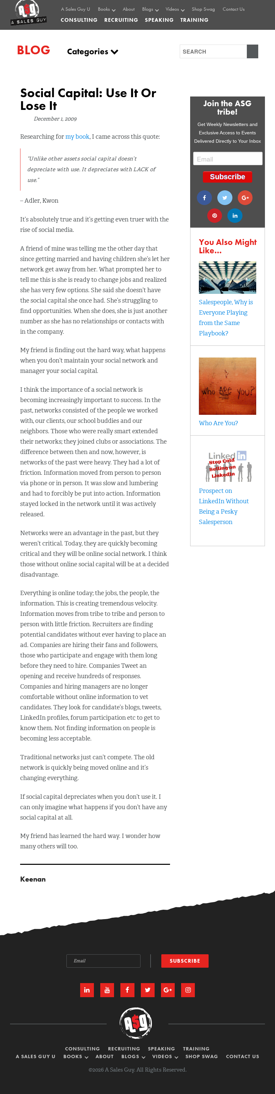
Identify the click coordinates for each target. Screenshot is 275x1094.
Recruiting (124, 1049)
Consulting (79, 19)
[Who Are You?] (227, 413)
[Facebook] (204, 197)
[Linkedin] (234, 215)
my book (77, 137)
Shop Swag (203, 9)
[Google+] (245, 197)
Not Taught (110, 30)
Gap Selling (111, 22)
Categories (88, 51)
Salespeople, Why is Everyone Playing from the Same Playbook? (226, 317)
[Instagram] (188, 990)
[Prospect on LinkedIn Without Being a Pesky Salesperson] (227, 480)
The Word (176, 30)
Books (104, 9)
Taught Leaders (181, 38)
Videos (173, 9)
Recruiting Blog (158, 30)
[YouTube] (107, 990)
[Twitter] (224, 197)
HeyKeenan (178, 22)
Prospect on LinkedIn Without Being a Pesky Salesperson (224, 506)
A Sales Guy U (75, 9)
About (128, 9)
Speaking (161, 1049)
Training (196, 1049)
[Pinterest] (214, 215)
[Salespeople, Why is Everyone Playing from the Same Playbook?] (227, 292)
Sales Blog (154, 22)
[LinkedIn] (87, 990)
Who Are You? (218, 423)
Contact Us (233, 9)
